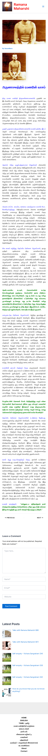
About (24, 748)
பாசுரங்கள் (24, 737)
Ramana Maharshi (21, 6)
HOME (24, 718)
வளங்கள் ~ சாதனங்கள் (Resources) (24, 743)
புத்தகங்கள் (24, 740)
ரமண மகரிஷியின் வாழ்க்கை (24, 726)
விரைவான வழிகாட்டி (24, 734)
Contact (24, 751)
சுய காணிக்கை (24, 746)
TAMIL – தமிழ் (24, 723)
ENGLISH (24, 720)
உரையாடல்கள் (24, 729)
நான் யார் (24, 732)
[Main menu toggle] (43, 6)
